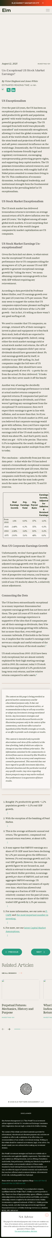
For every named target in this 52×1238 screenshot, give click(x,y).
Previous (13, 952)
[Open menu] (48, 10)
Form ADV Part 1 (40, 1181)
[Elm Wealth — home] (6, 10)
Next (39, 952)
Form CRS (21, 1183)
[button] (3, 1029)
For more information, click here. (26, 1231)
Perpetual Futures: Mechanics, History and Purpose (17, 1009)
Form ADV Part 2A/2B (9, 1183)
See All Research (9, 973)
